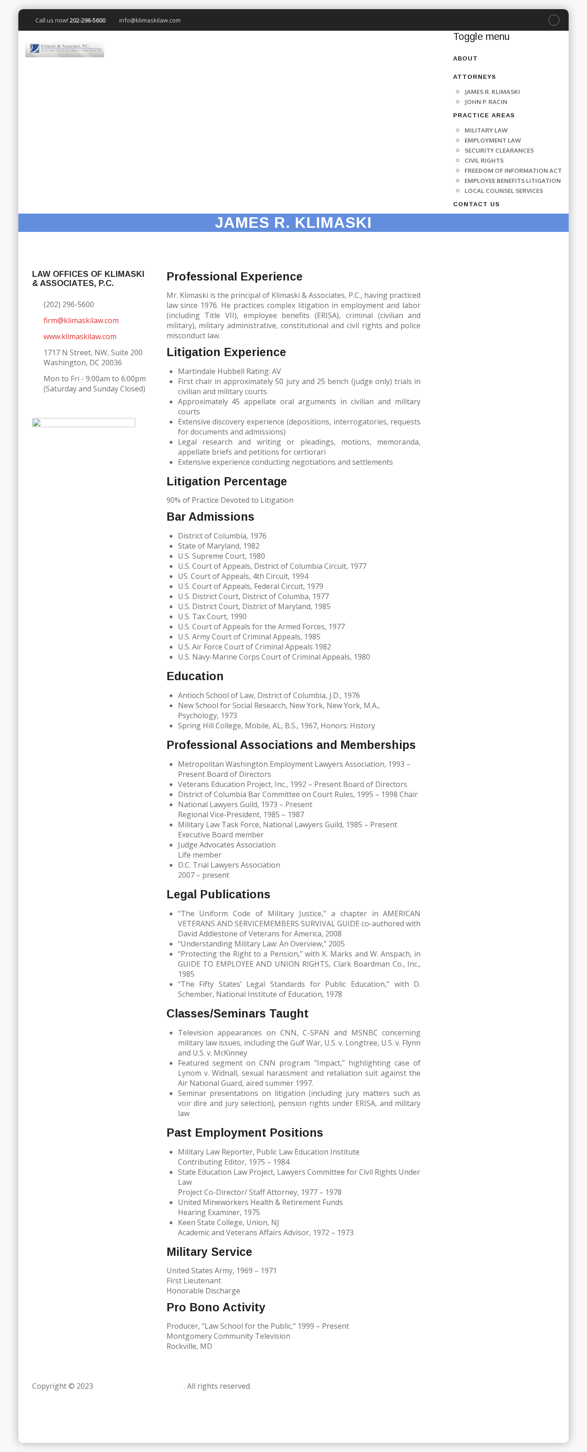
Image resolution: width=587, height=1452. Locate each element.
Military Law (486, 130)
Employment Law (493, 140)
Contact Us (476, 204)
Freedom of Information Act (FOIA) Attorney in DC (119, 1416)
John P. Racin (486, 101)
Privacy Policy (57, 1426)
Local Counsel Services (504, 190)
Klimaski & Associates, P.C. (139, 1386)
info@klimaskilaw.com (150, 20)
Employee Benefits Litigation (513, 180)
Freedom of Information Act (513, 170)
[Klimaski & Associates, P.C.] (64, 49)
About (465, 58)
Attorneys (474, 76)
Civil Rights (484, 160)
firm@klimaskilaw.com (81, 320)
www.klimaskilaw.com (80, 336)
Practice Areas (484, 115)
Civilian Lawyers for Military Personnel (142, 1396)
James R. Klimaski (492, 91)
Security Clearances (499, 150)
